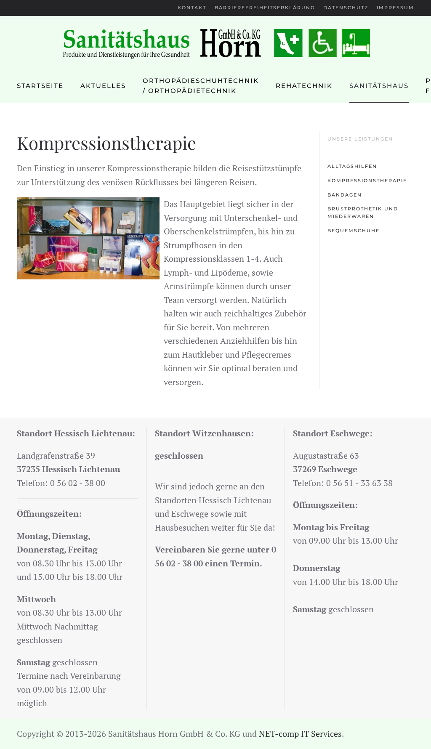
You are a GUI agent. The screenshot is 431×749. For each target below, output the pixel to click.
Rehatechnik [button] (304, 86)
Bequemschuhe (353, 231)
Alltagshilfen (352, 166)
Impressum (395, 8)
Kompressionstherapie (367, 180)
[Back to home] (215, 42)
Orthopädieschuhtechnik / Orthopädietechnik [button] (201, 86)
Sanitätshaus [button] (379, 86)
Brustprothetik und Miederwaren (362, 212)
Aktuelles (103, 86)
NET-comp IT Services (300, 733)
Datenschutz (345, 8)
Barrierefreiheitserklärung (265, 8)
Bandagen (344, 195)
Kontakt (192, 8)
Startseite (40, 86)
